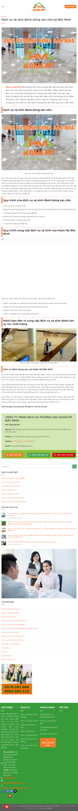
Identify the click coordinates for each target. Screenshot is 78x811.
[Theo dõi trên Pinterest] (9, 796)
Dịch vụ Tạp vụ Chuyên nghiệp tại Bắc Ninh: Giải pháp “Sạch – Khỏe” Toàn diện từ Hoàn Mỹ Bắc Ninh (40, 536)
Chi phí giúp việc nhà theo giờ (48, 728)
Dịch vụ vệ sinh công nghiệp (13, 478)
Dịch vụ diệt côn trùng (11, 609)
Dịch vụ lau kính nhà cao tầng (14, 502)
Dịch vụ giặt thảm (9, 490)
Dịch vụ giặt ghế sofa (10, 494)
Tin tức (4, 16)
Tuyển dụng (6, 656)
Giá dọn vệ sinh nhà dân (48, 722)
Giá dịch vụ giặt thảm (48, 734)
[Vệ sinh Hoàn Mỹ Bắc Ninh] (39, 6)
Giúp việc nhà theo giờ (11, 486)
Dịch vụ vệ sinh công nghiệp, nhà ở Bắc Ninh (20, 628)
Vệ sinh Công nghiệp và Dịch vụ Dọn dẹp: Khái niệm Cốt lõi (31, 542)
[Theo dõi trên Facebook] (4, 791)
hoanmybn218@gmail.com (13, 783)
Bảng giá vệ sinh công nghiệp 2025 (47, 715)
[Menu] (3, 6)
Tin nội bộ (5, 648)
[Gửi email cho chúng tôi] (15, 791)
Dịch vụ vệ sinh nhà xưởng (12, 498)
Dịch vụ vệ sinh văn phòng (12, 640)
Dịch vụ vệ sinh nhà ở (10, 482)
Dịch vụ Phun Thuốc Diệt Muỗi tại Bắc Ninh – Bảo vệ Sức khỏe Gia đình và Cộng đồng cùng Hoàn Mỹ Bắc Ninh (40, 523)
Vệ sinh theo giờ (8, 659)
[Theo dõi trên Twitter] (11, 791)
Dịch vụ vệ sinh (13, 87)
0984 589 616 (29, 441)
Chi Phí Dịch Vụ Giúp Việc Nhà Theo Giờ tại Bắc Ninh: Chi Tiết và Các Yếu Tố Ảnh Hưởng (40, 514)
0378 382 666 (17, 441)
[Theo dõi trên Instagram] (8, 791)
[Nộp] (74, 466)
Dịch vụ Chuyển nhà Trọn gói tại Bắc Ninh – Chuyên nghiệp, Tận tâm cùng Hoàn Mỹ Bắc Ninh (41, 529)
